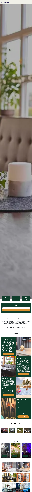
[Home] (5, 2)
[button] (30, 449)
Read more (4, 432)
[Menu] (30, 2)
